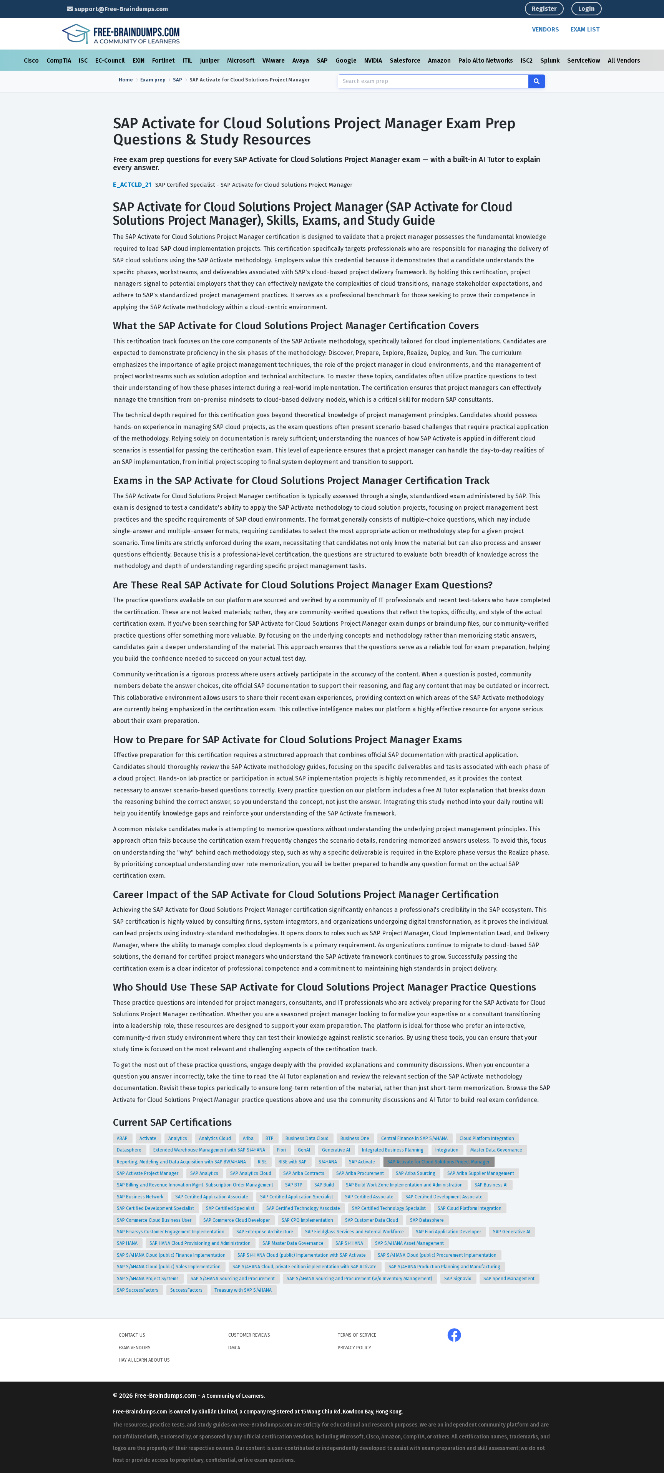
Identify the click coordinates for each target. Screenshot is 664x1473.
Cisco (32, 60)
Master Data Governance (496, 1150)
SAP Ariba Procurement (360, 1173)
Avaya (301, 60)
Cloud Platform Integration (487, 1138)
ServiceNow (584, 60)
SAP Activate (362, 1162)
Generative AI (336, 1150)
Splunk (550, 60)
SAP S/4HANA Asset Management (410, 1243)
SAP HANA (128, 1243)
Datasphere (130, 1150)
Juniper (210, 60)
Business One (355, 1138)
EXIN (139, 60)
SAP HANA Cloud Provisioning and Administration (200, 1243)
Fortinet (164, 60)
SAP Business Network (140, 1197)
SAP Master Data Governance (293, 1243)
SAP (323, 60)
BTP (270, 1138)
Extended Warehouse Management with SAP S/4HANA (209, 1150)
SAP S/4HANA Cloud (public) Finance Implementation (172, 1255)
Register (544, 8)
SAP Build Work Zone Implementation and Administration (405, 1185)
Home (126, 80)
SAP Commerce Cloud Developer (237, 1220)
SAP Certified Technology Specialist (389, 1208)
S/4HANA (328, 1162)
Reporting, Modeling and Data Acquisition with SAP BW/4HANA (182, 1162)
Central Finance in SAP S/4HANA (415, 1138)
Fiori (282, 1150)
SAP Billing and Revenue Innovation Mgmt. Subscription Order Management (195, 1185)
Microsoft (241, 60)
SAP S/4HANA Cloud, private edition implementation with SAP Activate (305, 1266)
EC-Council (110, 60)
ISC (84, 60)
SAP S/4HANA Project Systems (148, 1278)
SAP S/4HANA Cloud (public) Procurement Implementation (438, 1255)
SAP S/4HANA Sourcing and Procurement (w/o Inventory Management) (360, 1278)
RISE (263, 1162)
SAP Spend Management (509, 1278)
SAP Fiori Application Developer (449, 1231)
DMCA (234, 1347)
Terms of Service (357, 1335)
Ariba (249, 1138)
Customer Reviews (249, 1335)
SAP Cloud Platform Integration (470, 1208)
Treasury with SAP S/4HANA (243, 1290)
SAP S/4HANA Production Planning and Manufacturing (444, 1266)
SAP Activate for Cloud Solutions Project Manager (439, 1162)
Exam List (585, 29)
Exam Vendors (135, 1347)
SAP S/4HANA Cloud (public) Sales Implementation (169, 1266)
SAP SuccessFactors (138, 1290)
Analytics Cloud (215, 1138)
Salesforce (406, 60)
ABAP (123, 1138)
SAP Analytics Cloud (251, 1173)
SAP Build (324, 1185)
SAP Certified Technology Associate (303, 1208)
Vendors (545, 29)
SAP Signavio (458, 1278)
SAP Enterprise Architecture (265, 1231)
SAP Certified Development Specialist (156, 1208)
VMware (274, 60)
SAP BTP (294, 1185)
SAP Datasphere (427, 1220)
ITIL (188, 60)
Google (346, 60)
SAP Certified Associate (370, 1197)
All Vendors (624, 60)
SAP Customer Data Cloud (372, 1220)
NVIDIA (373, 60)
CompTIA (59, 60)
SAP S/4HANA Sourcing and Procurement (233, 1278)
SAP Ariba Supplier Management (481, 1173)
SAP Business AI (492, 1185)
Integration (447, 1150)
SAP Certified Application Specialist (297, 1197)
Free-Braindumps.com (166, 1395)
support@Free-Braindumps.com (120, 9)
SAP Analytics (204, 1173)
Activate (148, 1138)
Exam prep (153, 80)
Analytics (178, 1138)
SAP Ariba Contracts (304, 1173)
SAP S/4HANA (349, 1243)
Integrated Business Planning (393, 1150)
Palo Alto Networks (486, 60)
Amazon (440, 60)
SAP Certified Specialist (231, 1208)
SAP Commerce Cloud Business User (155, 1220)
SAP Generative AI (512, 1231)
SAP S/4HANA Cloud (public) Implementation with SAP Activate (302, 1255)
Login (586, 8)
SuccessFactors (187, 1290)
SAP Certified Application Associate (212, 1197)
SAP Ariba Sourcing (416, 1173)
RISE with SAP (293, 1162)
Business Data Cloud (308, 1138)
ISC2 (527, 60)
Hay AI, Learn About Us (144, 1360)
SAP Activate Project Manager (148, 1173)
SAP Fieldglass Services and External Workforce (355, 1231)
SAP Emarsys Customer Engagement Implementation (171, 1231)
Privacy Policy (354, 1347)
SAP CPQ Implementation (308, 1220)
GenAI (304, 1150)
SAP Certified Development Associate (444, 1197)
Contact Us (132, 1335)
